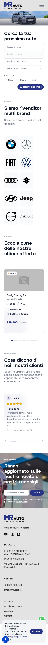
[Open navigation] (41, 5)
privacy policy (22, 502)
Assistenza (9, 611)
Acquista (8, 601)
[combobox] (24, 47)
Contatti (8, 615)
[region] (24, 305)
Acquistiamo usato (13, 606)
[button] (5, 639)
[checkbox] (5, 80)
